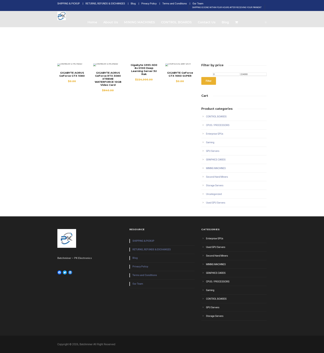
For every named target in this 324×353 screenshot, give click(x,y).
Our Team (137, 283)
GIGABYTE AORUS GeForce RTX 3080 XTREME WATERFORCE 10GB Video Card (108, 78)
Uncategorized (214, 194)
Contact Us (206, 22)
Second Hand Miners (217, 176)
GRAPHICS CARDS (216, 159)
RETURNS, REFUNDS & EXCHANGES (151, 249)
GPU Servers (212, 151)
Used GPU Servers (215, 202)
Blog (225, 22)
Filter (209, 81)
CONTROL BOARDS (176, 22)
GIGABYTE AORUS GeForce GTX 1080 (72, 74)
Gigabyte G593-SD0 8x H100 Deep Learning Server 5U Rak (144, 69)
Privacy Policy (140, 266)
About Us (110, 22)
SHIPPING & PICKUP (143, 240)
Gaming (210, 142)
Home (92, 22)
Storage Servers (214, 185)
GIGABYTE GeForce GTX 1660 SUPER (180, 74)
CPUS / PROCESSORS (218, 125)
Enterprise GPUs (214, 133)
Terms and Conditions (144, 275)
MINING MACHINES (139, 22)
